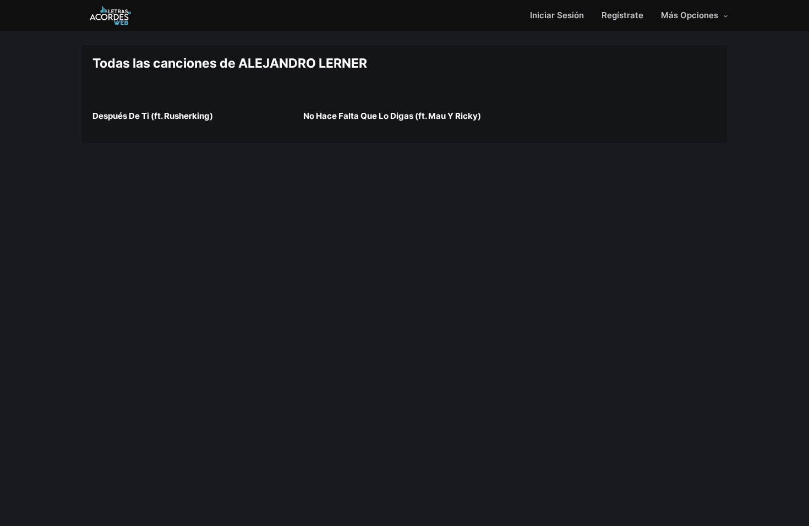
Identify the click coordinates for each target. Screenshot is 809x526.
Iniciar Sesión (557, 15)
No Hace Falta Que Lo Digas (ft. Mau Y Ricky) (392, 116)
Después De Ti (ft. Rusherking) (152, 116)
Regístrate (622, 15)
